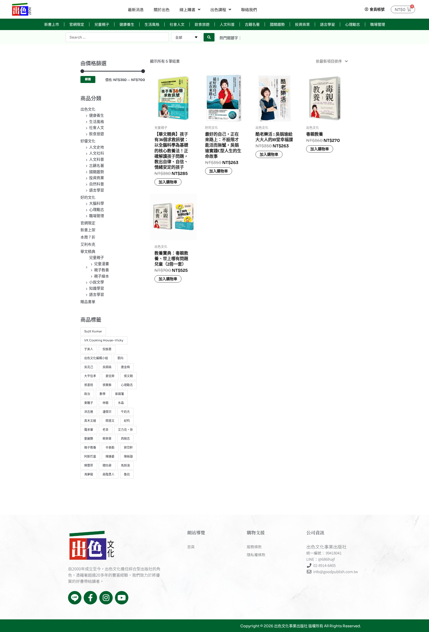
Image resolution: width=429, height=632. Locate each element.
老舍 (105, 430)
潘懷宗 (107, 412)
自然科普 (96, 184)
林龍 (105, 403)
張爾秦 (107, 385)
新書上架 (87, 230)
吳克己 (88, 367)
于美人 (88, 349)
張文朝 (128, 376)
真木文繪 (90, 421)
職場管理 (377, 24)
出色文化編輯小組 (96, 358)
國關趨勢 (277, 24)
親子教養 (101, 270)
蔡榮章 (107, 438)
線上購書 (187, 9)
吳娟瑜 (107, 367)
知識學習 (96, 288)
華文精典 (87, 251)
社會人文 (177, 24)
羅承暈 (88, 430)
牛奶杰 (125, 412)
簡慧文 (110, 421)
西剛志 (125, 438)
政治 (87, 394)
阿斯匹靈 (90, 456)
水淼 (121, 403)
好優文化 (87, 141)
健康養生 (126, 24)
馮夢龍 (88, 474)
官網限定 (76, 24)
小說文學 (96, 282)
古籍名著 (252, 24)
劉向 (120, 358)
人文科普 (227, 24)
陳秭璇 (128, 456)
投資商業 (302, 24)
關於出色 (162, 9)
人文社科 (96, 153)
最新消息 (136, 9)
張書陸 (88, 385)
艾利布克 (87, 244)
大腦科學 (96, 203)
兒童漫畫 (101, 263)
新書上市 (51, 24)
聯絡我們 (249, 9)
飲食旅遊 (202, 24)
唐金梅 (125, 367)
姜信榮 (110, 376)
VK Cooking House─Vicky (103, 340)
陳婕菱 (110, 456)
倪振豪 (107, 349)
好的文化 (87, 197)
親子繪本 (101, 276)
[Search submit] (209, 37)
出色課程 (218, 9)
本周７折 (87, 237)
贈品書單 (87, 301)
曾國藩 (119, 394)
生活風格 (151, 24)
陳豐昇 (88, 465)
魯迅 (127, 474)
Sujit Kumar (93, 331)
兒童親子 (101, 24)
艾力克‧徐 (125, 430)
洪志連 (88, 412)
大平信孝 (90, 376)
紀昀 (127, 421)
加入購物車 (168, 182)
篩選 (88, 79)
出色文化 (87, 109)
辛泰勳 (110, 447)
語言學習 (327, 24)
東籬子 (88, 403)
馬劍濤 (125, 465)
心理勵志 (352, 24)
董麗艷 (88, 438)
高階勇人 (108, 474)
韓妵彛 (107, 465)
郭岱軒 (128, 447)
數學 (103, 394)
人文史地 (96, 147)
